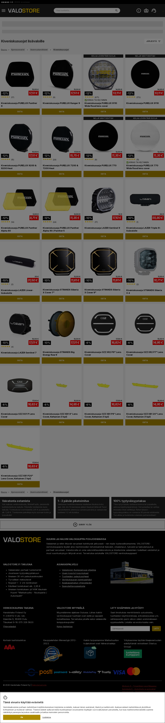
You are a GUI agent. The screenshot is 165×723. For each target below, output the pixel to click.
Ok (21, 717)
